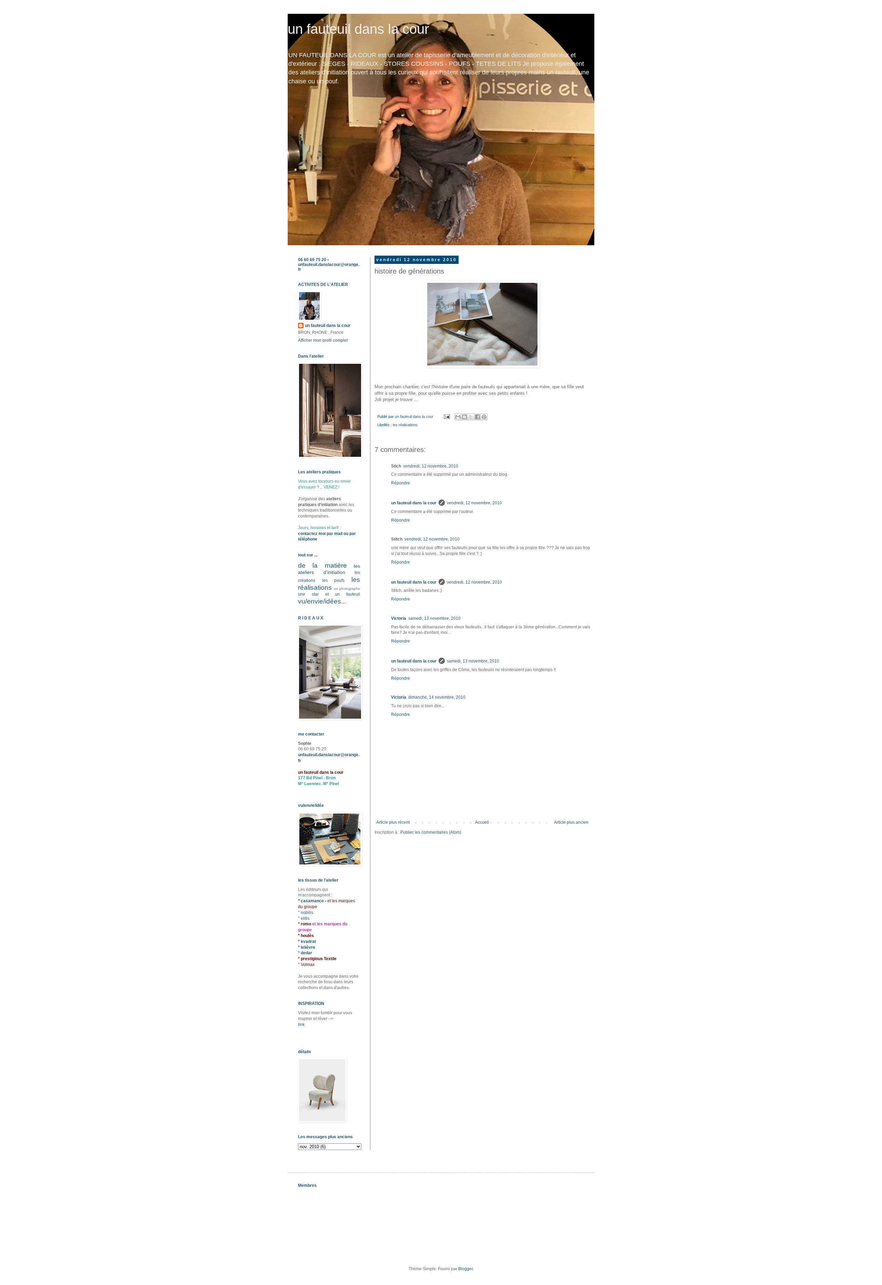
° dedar (305, 952)
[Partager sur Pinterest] (484, 416)
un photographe (347, 588)
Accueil (482, 822)
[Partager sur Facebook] (477, 416)
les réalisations (405, 425)
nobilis (307, 912)
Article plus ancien (571, 822)
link (301, 1024)
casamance (313, 900)
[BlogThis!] (464, 416)
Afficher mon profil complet (323, 340)
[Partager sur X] (471, 416)
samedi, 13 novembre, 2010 (434, 618)
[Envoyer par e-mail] (457, 416)
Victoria (398, 618)
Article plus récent (393, 822)
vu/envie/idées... (322, 601)
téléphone (307, 539)
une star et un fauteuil (329, 594)
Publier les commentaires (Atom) (430, 832)
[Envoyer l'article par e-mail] (446, 416)
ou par (349, 533)
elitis (305, 918)
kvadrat (308, 941)
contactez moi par (316, 533)
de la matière (322, 565)
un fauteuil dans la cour (358, 29)
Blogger (465, 1268)
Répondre (400, 483)
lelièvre (308, 947)
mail (338, 533)
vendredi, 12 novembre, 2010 (430, 466)
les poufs (333, 580)
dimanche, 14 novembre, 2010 (436, 697)
